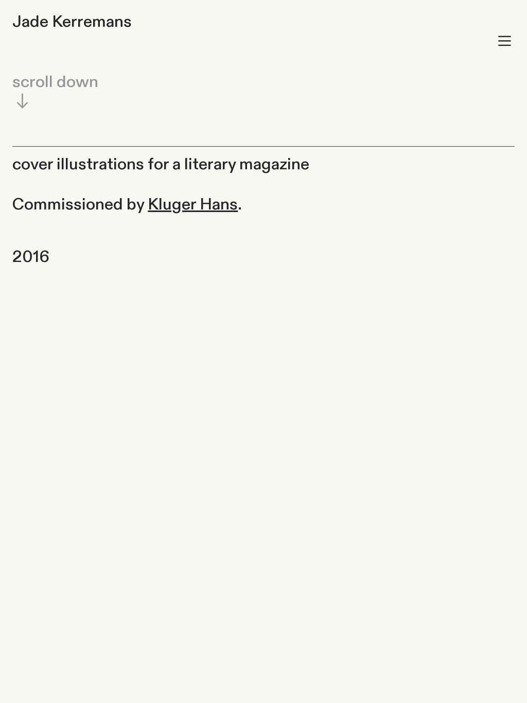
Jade (30, 22)
